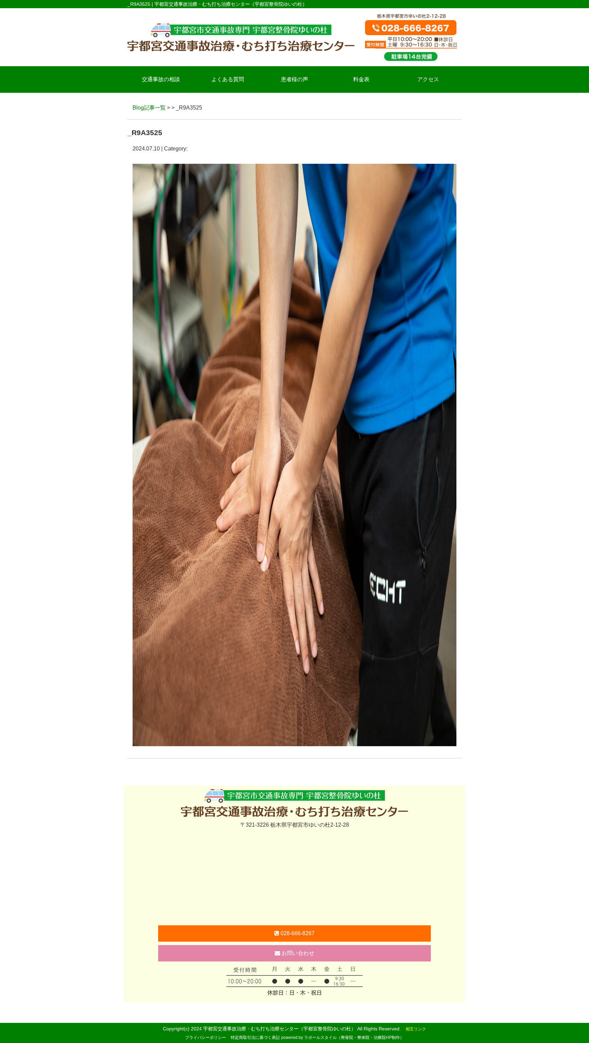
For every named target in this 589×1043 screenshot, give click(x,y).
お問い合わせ (297, 953)
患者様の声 (294, 79)
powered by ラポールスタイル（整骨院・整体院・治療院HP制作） (342, 1037)
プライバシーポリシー (205, 1037)
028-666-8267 (297, 933)
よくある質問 (227, 79)
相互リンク (416, 1029)
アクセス (428, 79)
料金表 (361, 79)
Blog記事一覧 (149, 108)
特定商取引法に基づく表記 (255, 1037)
